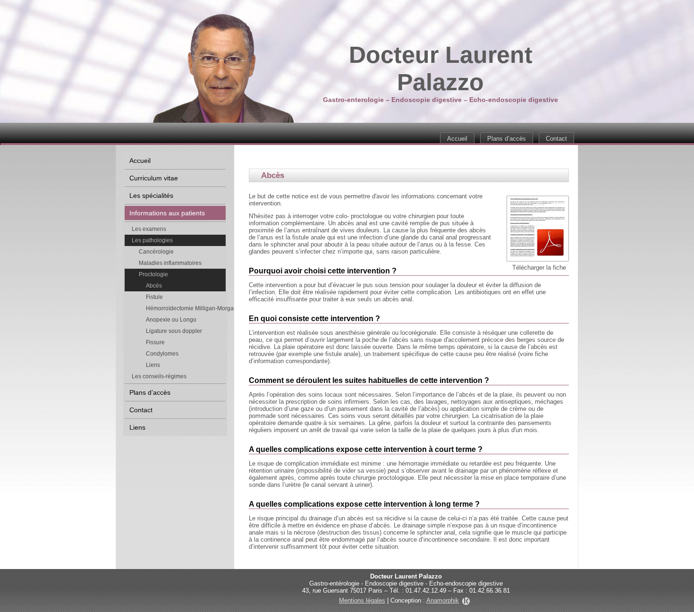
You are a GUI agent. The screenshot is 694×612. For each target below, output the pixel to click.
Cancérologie (156, 251)
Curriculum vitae (153, 178)
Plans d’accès (506, 138)
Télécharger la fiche (539, 267)
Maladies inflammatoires (170, 263)
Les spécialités (151, 195)
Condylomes (162, 353)
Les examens (149, 229)
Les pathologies (152, 240)
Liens (153, 365)
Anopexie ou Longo (171, 319)
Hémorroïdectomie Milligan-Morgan (186, 308)
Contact (556, 138)
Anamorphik (442, 600)
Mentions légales (362, 600)
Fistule (154, 297)
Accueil (457, 138)
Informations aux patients (167, 213)
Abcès (154, 285)
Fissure (155, 342)
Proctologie (153, 274)
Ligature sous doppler (174, 331)
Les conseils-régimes (159, 376)
